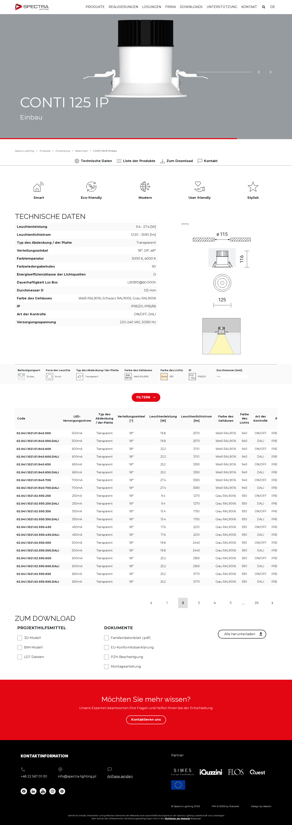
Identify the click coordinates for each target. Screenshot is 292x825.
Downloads (191, 7)
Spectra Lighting (24, 150)
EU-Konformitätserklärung (132, 647)
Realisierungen (123, 7)
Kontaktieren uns (146, 719)
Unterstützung (222, 7)
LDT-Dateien (34, 657)
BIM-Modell (33, 647)
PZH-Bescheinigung (127, 657)
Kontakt (249, 7)
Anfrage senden (120, 776)
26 (256, 603)
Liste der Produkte (139, 161)
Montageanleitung (126, 666)
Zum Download (179, 161)
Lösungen (151, 7)
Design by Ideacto (261, 806)
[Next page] (272, 603)
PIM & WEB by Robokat (225, 806)
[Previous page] (151, 603)
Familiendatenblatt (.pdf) (131, 638)
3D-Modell (32, 638)
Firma (170, 7)
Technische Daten (96, 161)
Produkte (95, 7)
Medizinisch (81, 150)
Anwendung (62, 150)
